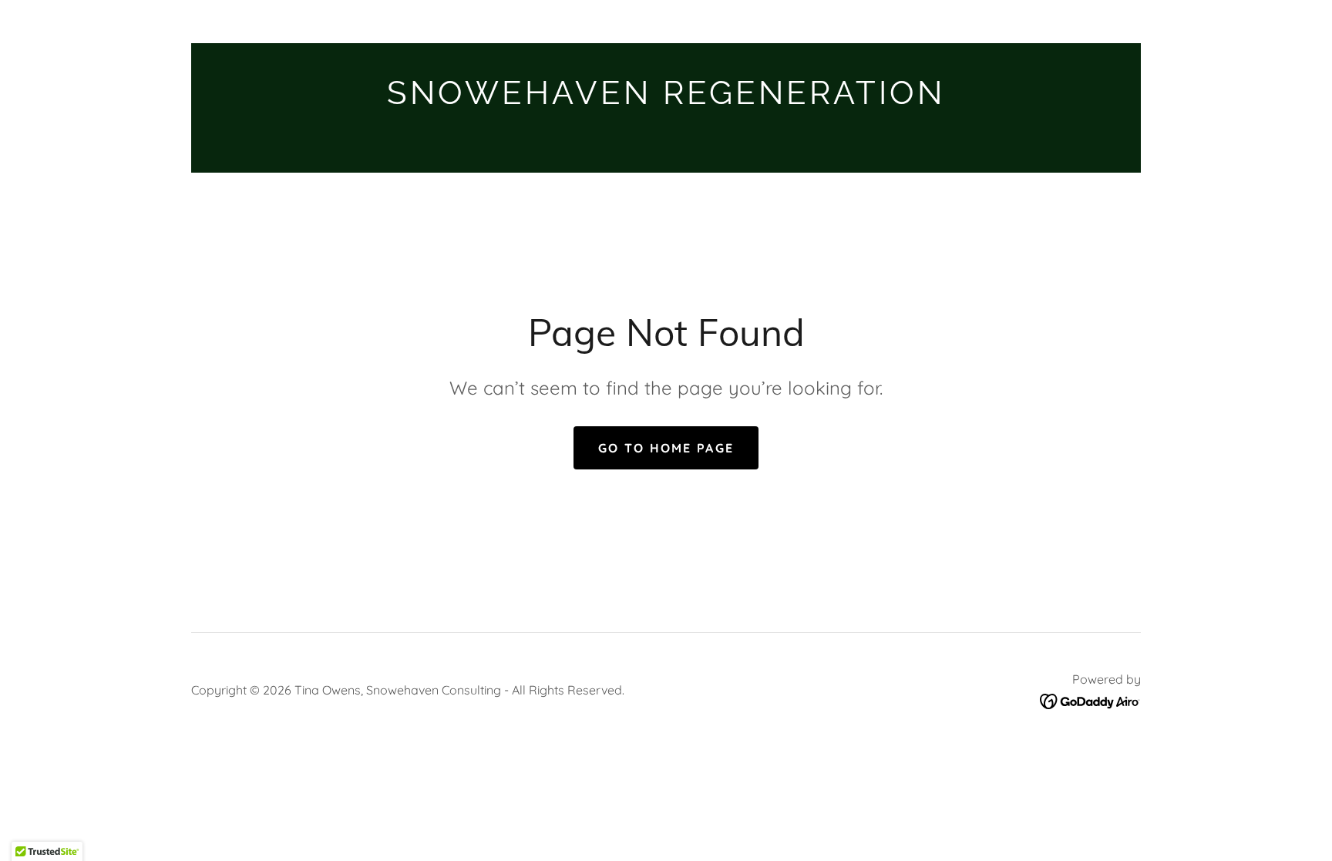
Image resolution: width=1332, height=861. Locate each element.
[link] (666, 99)
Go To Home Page (666, 448)
